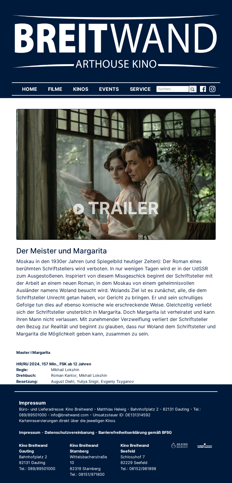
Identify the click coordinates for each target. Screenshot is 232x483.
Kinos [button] (83, 89)
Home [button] (32, 89)
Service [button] (143, 89)
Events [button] (111, 89)
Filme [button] (58, 89)
